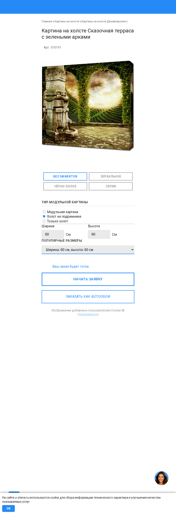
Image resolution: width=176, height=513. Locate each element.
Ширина (48, 226)
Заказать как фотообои (88, 296)
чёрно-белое (65, 186)
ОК (8, 508)
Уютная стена (70, 2)
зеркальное (110, 176)
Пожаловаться (88, 314)
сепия (111, 186)
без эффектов (65, 176)
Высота (94, 226)
